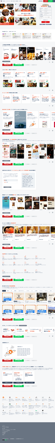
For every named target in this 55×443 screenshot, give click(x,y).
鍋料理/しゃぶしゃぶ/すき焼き (29, 177)
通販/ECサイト (26, 184)
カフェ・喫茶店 (24, 179)
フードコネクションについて (6, 61)
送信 (45, 22)
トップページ (3, 425)
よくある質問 (3, 433)
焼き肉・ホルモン (29, 178)
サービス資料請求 (41, 24)
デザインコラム (4, 301)
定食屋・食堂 (27, 179)
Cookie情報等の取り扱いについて (20, 438)
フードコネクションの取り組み (5, 427)
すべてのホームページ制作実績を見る (6, 430)
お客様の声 (38, 301)
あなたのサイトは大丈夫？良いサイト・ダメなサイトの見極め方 (9, 429)
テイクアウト (24, 184)
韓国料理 (32, 178)
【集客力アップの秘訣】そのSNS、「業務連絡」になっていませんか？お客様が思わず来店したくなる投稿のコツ (19, 302)
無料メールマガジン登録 (29, 382)
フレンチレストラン (24, 180)
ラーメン (26, 176)
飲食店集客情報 (4, 432)
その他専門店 (29, 185)
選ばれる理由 (3, 428)
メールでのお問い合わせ (45, 1)
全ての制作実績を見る (6, 160)
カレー (26, 186)
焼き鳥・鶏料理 (24, 176)
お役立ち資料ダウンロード (48, 24)
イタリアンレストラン (30, 179)
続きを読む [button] (24, 38)
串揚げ (23, 178)
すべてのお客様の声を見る (5, 431)
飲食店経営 (32, 185)
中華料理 (27, 180)
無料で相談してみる (8, 64)
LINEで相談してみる (19, 64)
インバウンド (29, 186)
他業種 (24, 186)
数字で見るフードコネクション (5, 426)
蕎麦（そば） (25, 177)
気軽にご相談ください (50, 1)
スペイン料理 (30, 180)
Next (52, 62)
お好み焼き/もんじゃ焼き (30, 176)
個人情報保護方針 (12, 438)
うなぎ (27, 178)
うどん (23, 177)
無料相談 (3, 434)
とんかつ (25, 178)
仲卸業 (23, 186)
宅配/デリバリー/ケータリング (25, 185)
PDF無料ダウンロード (8, 382)
